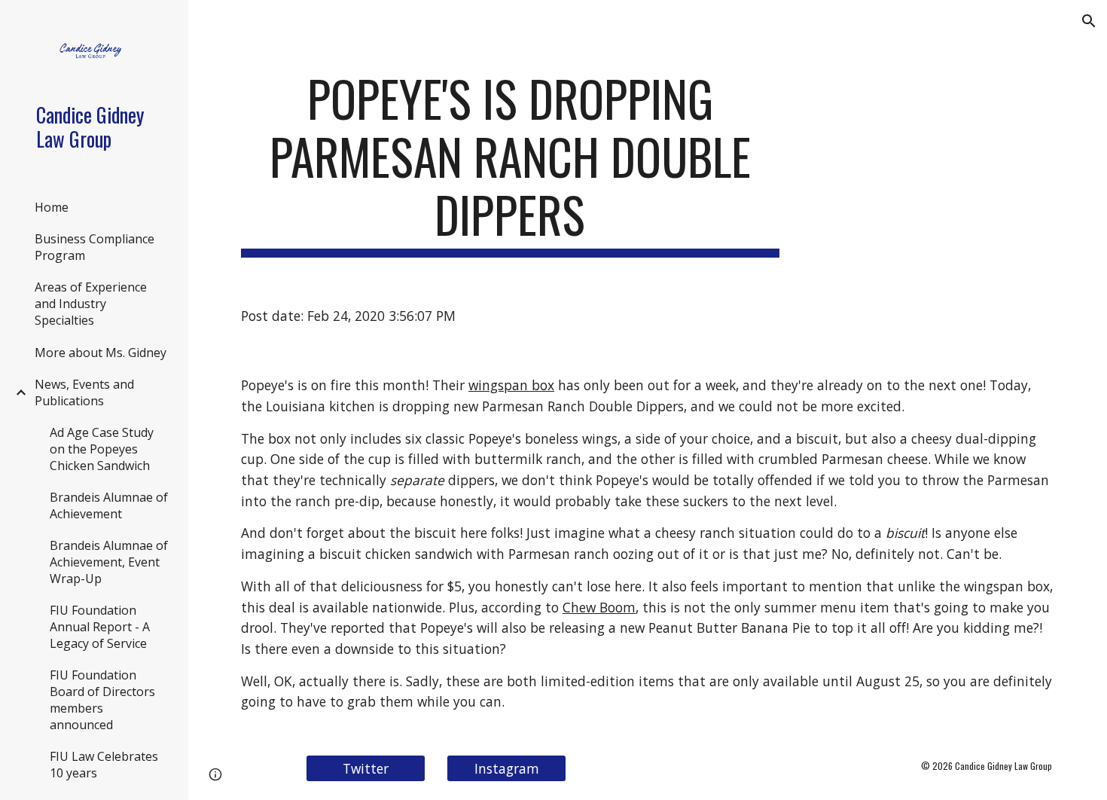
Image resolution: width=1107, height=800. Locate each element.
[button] (1089, 21)
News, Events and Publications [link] (84, 392)
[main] (510, 163)
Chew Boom (599, 607)
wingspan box (511, 385)
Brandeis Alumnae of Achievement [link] (109, 505)
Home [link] (52, 207)
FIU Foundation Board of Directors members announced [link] (102, 700)
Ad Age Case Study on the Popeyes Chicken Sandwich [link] (102, 449)
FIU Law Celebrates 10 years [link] (104, 764)
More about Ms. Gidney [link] (100, 352)
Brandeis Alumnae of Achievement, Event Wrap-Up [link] (109, 562)
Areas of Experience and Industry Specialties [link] (91, 303)
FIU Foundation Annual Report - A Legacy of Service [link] (100, 627)
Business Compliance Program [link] (94, 247)
